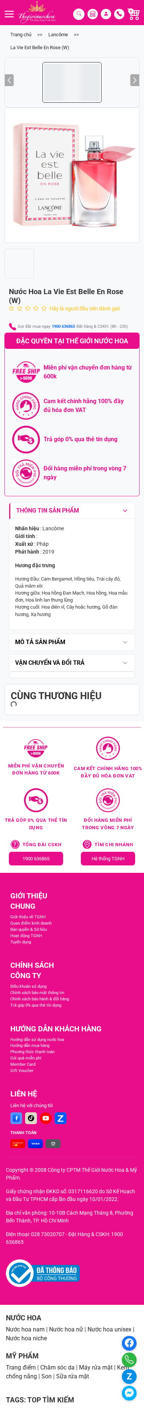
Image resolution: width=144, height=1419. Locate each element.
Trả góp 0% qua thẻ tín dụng (35, 1005)
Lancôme (58, 34)
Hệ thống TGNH (108, 858)
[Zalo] (60, 1118)
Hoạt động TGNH (26, 935)
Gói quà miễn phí (25, 1058)
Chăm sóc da (57, 1367)
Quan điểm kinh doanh (31, 923)
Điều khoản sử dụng (28, 986)
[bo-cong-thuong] (43, 1273)
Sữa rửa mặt (72, 1376)
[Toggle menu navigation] (9, 14)
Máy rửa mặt (96, 1367)
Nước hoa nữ (66, 1329)
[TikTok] (31, 1118)
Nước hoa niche (26, 1338)
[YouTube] (46, 1118)
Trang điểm (21, 1367)
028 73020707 (48, 1234)
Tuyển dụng (20, 942)
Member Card (22, 1064)
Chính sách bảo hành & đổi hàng (39, 999)
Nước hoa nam (25, 1329)
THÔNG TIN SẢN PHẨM (47, 510)
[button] (72, 175)
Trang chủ (20, 34)
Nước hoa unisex (109, 1329)
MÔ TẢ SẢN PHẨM (40, 642)
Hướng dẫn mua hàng (29, 1045)
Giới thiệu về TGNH (28, 917)
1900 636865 (63, 326)
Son (46, 1376)
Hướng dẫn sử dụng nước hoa (37, 1039)
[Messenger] (129, 1393)
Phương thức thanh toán (32, 1051)
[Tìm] (78, 14)
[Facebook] (16, 1118)
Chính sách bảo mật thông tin (37, 992)
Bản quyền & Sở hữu (28, 929)
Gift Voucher (22, 1070)
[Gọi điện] (129, 1359)
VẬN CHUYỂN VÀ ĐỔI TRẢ (50, 662)
